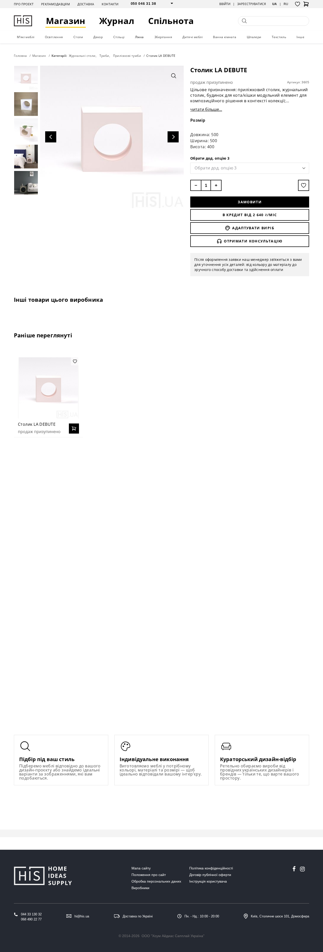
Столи (78, 37)
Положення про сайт (148, 875)
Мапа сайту (141, 868)
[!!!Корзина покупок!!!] (306, 5)
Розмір (197, 120)
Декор (98, 37)
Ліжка (139, 37)
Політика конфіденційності (211, 868)
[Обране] (297, 4)
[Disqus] (161, 506)
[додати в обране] (303, 185)
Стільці (119, 37)
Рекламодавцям (55, 4)
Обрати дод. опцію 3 (209, 158)
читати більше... (206, 109)
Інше (300, 37)
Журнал (116, 21)
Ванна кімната (224, 37)
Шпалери (254, 37)
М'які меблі (25, 37)
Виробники (140, 888)
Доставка (85, 4)
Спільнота (171, 21)
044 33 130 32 (31, 914)
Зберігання (163, 37)
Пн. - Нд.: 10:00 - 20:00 (201, 916)
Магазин (65, 21)
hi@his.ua (81, 916)
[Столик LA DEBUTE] (48, 387)
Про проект (24, 4)
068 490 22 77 (31, 919)
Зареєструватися (251, 4)
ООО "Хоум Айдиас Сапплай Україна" (173, 936)
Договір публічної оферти (210, 875)
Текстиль (279, 37)
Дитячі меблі (192, 37)
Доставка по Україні (138, 916)
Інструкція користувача (208, 881)
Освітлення (54, 37)
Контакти (110, 4)
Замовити (250, 201)
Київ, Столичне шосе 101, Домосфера (280, 916)
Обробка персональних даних (156, 881)
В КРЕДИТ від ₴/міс (250, 214)
